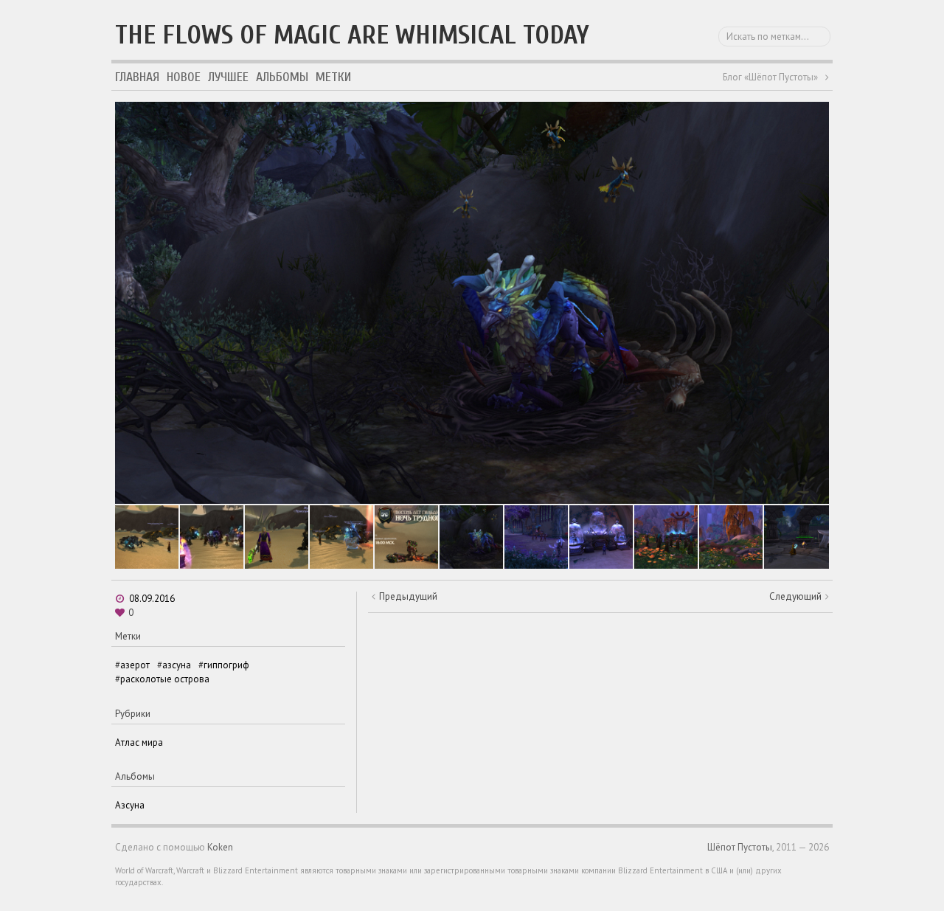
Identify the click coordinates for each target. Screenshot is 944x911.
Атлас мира (139, 742)
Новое (184, 77)
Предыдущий (408, 596)
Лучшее (228, 77)
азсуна (176, 665)
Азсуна (130, 805)
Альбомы (282, 77)
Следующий (795, 596)
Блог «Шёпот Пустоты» (770, 77)
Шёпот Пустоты (739, 847)
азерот (135, 665)
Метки (333, 77)
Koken (220, 847)
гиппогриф (226, 665)
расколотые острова (164, 679)
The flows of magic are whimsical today (352, 35)
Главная (137, 77)
